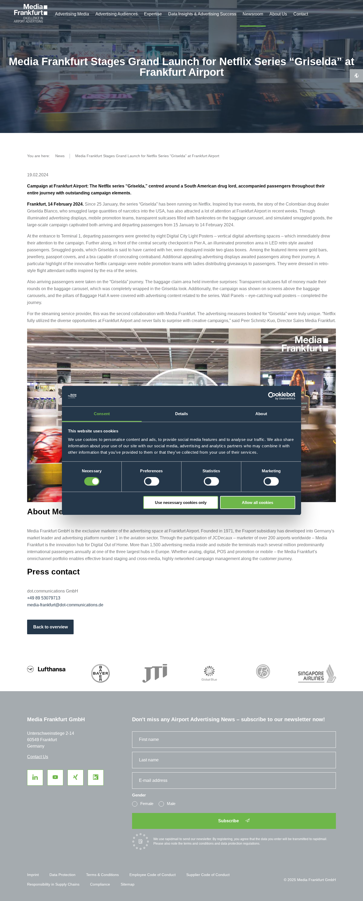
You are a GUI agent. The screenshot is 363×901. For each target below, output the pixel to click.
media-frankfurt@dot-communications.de (65, 605)
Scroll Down (2, 138)
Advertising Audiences (116, 14)
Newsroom (253, 14)
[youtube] (55, 778)
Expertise (153, 14)
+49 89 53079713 (43, 598)
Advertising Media (72, 14)
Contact (300, 14)
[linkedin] (35, 778)
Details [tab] (181, 413)
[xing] (75, 778)
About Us (278, 14)
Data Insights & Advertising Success (202, 14)
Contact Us (37, 756)
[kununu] (96, 778)
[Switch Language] (356, 75)
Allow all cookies (257, 502)
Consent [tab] (102, 413)
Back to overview (50, 627)
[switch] (151, 481)
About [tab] (261, 413)
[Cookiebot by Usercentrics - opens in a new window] (272, 396)
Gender (139, 795)
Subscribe (229, 821)
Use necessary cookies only (180, 502)
